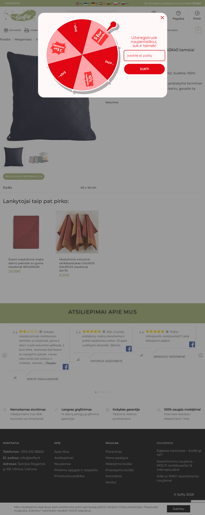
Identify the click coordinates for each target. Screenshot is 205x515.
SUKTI (144, 69)
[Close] (162, 17)
